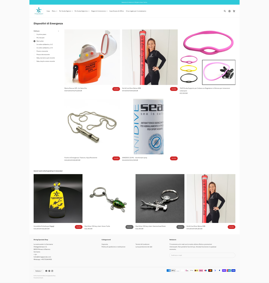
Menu (54, 11)
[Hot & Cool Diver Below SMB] (150, 57)
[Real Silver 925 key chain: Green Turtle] (109, 198)
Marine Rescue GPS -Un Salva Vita (75, 88)
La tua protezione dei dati (144, 247)
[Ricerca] (225, 11)
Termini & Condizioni (142, 244)
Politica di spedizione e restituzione (113, 247)
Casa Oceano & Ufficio (116, 11)
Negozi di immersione (98, 11)
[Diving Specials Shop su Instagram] (52, 271)
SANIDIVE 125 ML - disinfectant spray (134, 158)
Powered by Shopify (38, 277)
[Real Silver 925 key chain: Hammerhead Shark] (160, 198)
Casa (48, 11)
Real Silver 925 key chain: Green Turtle (97, 226)
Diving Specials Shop (50, 275)
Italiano (38, 271)
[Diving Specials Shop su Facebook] (46, 271)
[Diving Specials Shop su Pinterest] (49, 271)
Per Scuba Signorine (81, 11)
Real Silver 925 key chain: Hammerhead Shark (151, 226)
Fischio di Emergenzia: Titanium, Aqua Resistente (80, 158)
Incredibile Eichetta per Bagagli (44, 226)
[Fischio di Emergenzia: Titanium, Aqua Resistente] (92, 126)
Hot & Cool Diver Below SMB (131, 88)
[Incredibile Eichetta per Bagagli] (58, 198)
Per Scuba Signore (65, 11)
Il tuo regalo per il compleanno (136, 11)
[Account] (229, 11)
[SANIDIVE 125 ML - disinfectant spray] (150, 126)
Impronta (105, 244)
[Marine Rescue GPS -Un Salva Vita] (92, 57)
